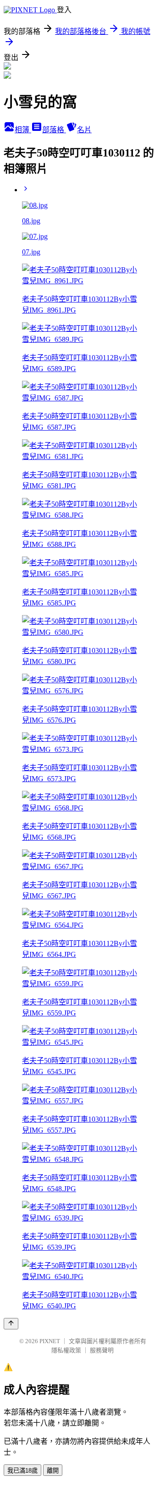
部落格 (54, 130)
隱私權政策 (66, 1350)
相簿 (23, 130)
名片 (84, 130)
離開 (53, 1470)
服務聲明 (102, 1350)
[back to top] (11, 1323)
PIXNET (49, 1341)
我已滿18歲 (22, 1470)
